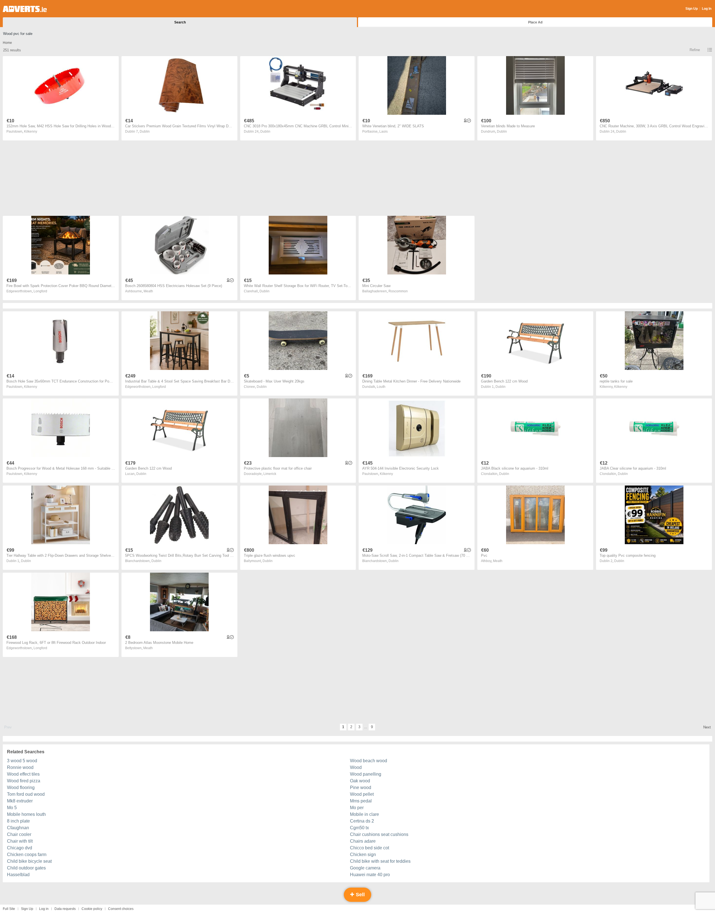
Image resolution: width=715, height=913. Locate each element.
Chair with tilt (20, 841)
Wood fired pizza (23, 780)
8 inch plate (18, 821)
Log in (44, 909)
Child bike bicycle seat (29, 861)
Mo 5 (12, 807)
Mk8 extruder (20, 801)
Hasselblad (18, 874)
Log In (706, 9)
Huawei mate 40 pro (370, 874)
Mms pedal (361, 801)
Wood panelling (365, 774)
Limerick (269, 474)
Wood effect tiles (23, 774)
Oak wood (360, 780)
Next (707, 727)
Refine (695, 50)
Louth (381, 387)
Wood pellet (362, 794)
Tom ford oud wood (26, 794)
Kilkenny (30, 131)
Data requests (65, 909)
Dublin (145, 131)
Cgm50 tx (359, 827)
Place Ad (535, 22)
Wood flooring (21, 787)
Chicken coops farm (26, 854)
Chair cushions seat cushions (379, 834)
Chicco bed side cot (369, 847)
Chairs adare (363, 841)
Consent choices (121, 909)
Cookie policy (92, 909)
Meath (148, 291)
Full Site (9, 909)
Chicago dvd (19, 847)
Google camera (365, 868)
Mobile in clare (364, 814)
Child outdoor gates (26, 868)
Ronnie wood (20, 767)
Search (180, 22)
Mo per (357, 807)
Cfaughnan (18, 827)
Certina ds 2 (362, 821)
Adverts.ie (25, 9)
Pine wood (360, 787)
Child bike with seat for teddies (380, 861)
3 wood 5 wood (22, 760)
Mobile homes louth (26, 814)
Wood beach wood (368, 760)
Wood (356, 767)
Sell (359, 894)
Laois (383, 131)
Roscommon (398, 291)
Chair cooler (19, 834)
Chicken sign (363, 854)
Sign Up (691, 9)
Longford (40, 291)
